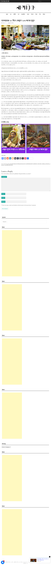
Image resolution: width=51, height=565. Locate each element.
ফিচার (36, 14)
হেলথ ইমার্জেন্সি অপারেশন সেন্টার (9, 165)
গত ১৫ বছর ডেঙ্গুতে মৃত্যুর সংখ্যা (12, 163)
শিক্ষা (40, 14)
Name (3, 194)
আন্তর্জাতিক (23, 14)
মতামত (28, 14)
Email (3, 198)
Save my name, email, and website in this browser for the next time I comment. (19, 205)
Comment (4, 177)
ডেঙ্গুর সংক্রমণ (40, 163)
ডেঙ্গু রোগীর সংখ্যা (35, 163)
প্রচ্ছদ (7, 14)
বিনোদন (32, 14)
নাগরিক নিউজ (11, 23)
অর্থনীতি (14, 14)
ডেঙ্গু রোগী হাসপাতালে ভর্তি (29, 163)
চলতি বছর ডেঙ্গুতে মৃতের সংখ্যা (21, 163)
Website (3, 201)
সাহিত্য (44, 14)
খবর (10, 14)
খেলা (18, 14)
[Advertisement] (12, 253)
